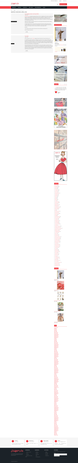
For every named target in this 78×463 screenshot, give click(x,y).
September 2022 (56, 363)
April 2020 (55, 383)
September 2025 (56, 336)
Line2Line (56, 243)
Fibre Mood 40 (56, 279)
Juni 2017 (55, 403)
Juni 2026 (55, 329)
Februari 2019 (56, 390)
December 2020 (56, 378)
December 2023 (56, 353)
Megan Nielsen (57, 204)
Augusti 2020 (56, 382)
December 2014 (56, 427)
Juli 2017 (55, 402)
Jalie (55, 210)
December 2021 (56, 369)
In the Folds (56, 232)
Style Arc (56, 233)
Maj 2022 (55, 365)
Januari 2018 (56, 397)
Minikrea (56, 199)
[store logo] (15, 4)
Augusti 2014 (56, 430)
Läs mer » (56, 51)
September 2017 (56, 400)
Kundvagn (46, 453)
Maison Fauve (57, 263)
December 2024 (56, 344)
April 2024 (55, 350)
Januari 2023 (56, 360)
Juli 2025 (55, 338)
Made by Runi (57, 230)
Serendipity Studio (13, 21)
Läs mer (26, 31)
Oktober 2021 (56, 371)
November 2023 (56, 354)
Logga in (60, 0)
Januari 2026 (56, 333)
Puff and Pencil (57, 264)
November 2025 (56, 335)
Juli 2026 (55, 328)
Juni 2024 (55, 348)
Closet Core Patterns (57, 236)
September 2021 (56, 372)
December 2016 (56, 407)
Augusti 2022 (56, 364)
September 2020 (56, 381)
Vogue (56, 197)
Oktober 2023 (56, 355)
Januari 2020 (56, 386)
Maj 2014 (55, 432)
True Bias (12, 43)
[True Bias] (17, 39)
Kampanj (56, 214)
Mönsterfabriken (57, 260)
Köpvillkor (27, 454)
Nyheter (56, 187)
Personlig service (38, 456)
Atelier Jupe (56, 249)
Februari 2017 (56, 405)
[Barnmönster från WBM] (60, 295)
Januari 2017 (56, 406)
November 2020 (56, 379)
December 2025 (56, 334)
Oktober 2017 (56, 399)
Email (55, 453)
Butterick (56, 185)
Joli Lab (56, 248)
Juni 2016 (55, 412)
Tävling (56, 215)
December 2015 (56, 417)
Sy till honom (56, 201)
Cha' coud (56, 261)
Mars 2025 (55, 341)
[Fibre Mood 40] (60, 34)
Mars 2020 (55, 384)
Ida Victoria (56, 254)
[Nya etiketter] (60, 285)
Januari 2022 (56, 368)
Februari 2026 (56, 332)
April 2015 (55, 424)
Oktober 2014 (56, 429)
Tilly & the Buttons (57, 216)
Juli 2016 (55, 411)
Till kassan (46, 454)
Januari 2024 (56, 352)
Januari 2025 (56, 343)
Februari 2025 (56, 342)
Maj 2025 (55, 340)
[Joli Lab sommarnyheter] (60, 306)
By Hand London (57, 211)
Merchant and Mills (57, 238)
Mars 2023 (55, 358)
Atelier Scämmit (57, 251)
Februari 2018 (56, 396)
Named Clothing (57, 213)
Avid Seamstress (57, 246)
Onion (56, 200)
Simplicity (56, 195)
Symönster (56, 186)
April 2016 (55, 414)
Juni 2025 (55, 339)
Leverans (37, 453)
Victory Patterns (57, 217)
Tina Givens (56, 218)
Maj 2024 (55, 349)
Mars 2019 (55, 389)
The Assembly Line (57, 237)
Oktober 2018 (56, 392)
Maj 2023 (55, 357)
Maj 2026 (55, 330)
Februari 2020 (56, 385)
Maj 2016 (55, 413)
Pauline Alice (56, 235)
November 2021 (56, 370)
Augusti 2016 (56, 410)
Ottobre (56, 203)
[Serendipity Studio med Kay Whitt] (17, 17)
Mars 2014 (55, 434)
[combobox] (45, 4)
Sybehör (56, 259)
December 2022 (56, 361)
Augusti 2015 (56, 420)
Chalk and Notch (57, 245)
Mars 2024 (55, 351)
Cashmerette (56, 247)
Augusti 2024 (56, 347)
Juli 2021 (55, 373)
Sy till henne (56, 189)
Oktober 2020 (56, 380)
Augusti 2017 (56, 401)
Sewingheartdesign (57, 231)
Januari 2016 (56, 416)
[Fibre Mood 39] (60, 317)
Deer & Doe (56, 212)
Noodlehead (56, 221)
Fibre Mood (56, 234)
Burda (56, 198)
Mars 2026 (55, 331)
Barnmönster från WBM (57, 300)
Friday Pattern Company (58, 228)
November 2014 (56, 428)
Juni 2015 (55, 422)
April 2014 (55, 433)
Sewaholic (56, 205)
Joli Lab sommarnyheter (57, 311)
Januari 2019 (56, 391)
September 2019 (56, 387)
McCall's (56, 188)
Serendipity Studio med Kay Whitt (32, 14)
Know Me (56, 252)
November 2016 (56, 408)
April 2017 (55, 404)
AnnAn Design (57, 222)
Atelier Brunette (57, 265)
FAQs (36, 455)
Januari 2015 (56, 426)
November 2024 (56, 345)
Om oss (27, 453)
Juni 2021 (55, 374)
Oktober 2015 (56, 419)
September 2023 (56, 356)
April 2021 (55, 375)
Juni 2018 (55, 394)
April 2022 (55, 366)
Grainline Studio (57, 220)
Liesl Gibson (56, 219)
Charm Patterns (57, 244)
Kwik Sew (56, 196)
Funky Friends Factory (58, 262)
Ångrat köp (37, 454)
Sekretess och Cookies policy (28, 456)
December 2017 (56, 398)
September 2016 (56, 409)
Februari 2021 (56, 377)
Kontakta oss (47, 455)
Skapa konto (64, 0)
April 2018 (55, 395)
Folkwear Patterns (57, 227)
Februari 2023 (56, 359)
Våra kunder (56, 250)
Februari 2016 (56, 415)
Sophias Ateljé (57, 202)
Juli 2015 (55, 421)
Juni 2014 (55, 431)
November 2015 (56, 418)
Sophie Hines (56, 253)
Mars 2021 (55, 376)
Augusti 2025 (56, 337)
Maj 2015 (55, 423)
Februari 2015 (56, 425)
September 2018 (56, 393)
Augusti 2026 (56, 327)
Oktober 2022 (56, 362)
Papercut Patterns (57, 229)
